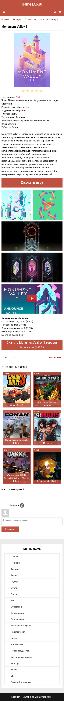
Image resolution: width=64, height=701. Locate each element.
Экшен (14, 575)
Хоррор (14, 663)
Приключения (18, 632)
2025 (18, 97)
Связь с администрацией (37, 696)
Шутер (14, 581)
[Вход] (22, 505)
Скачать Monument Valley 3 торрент (32, 345)
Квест (14, 638)
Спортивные (17, 619)
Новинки (15, 563)
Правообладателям (21, 682)
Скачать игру (32, 182)
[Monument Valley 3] (32, 60)
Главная (15, 556)
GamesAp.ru (32, 4)
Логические (17, 644)
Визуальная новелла (21, 657)
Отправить (10, 529)
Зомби (14, 669)
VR (12, 676)
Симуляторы (17, 613)
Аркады (15, 569)
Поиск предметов (20, 651)
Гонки (14, 594)
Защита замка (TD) (21, 625)
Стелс (14, 588)
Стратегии (16, 607)
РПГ (13, 600)
